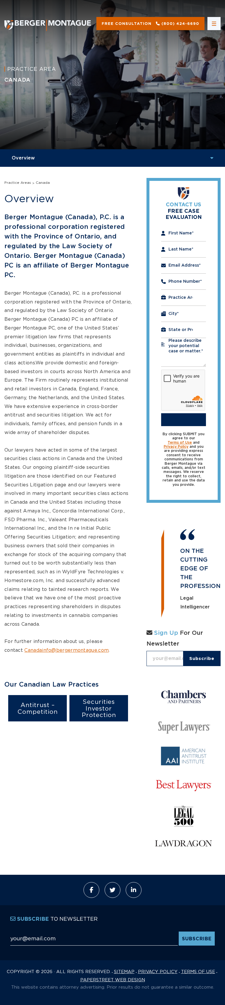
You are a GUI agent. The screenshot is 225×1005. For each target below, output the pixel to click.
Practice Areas (17, 182)
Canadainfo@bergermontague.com (66, 650)
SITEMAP (124, 971)
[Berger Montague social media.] (91, 890)
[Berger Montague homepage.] (47, 23)
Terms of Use (180, 442)
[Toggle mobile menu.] (214, 23)
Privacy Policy (176, 446)
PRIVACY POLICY (158, 971)
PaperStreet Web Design (112, 979)
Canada (43, 182)
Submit (184, 419)
